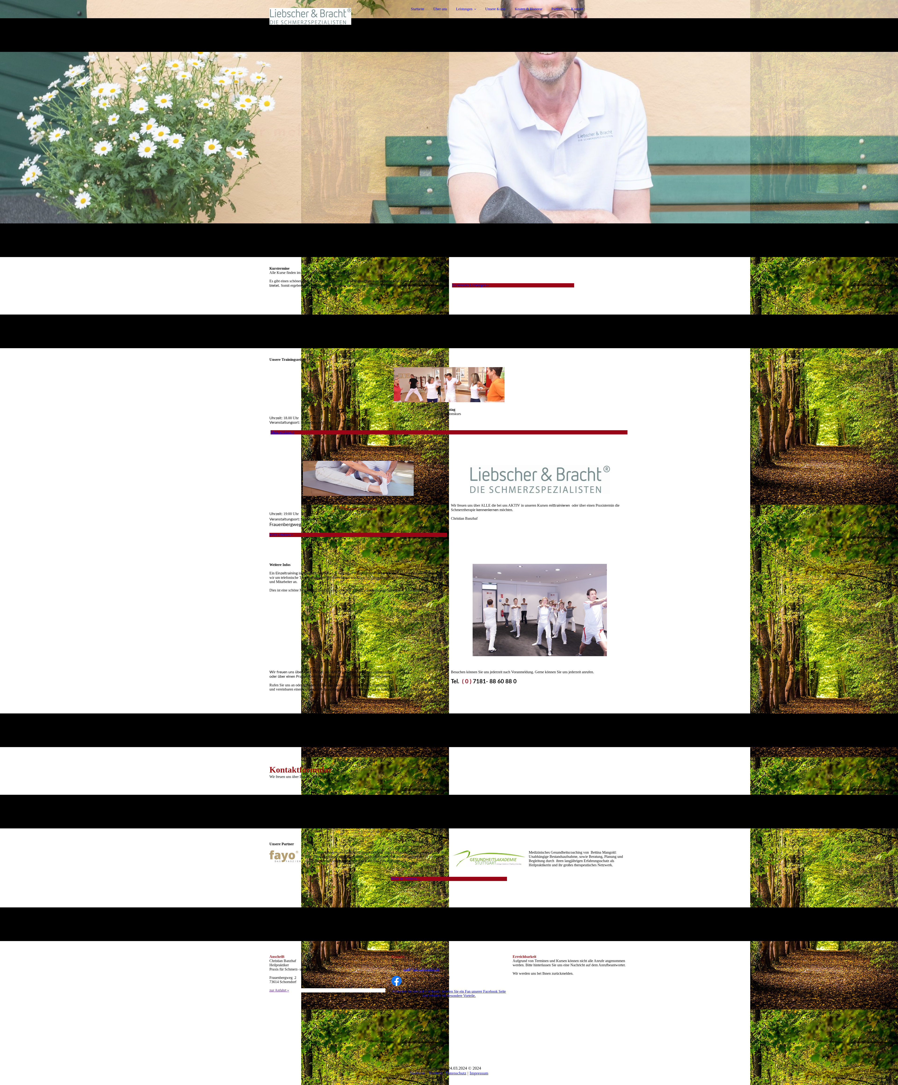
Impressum (479, 1073)
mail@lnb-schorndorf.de (421, 969)
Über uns (440, 9)
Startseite (417, 9)
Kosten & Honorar (528, 9)
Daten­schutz (455, 1073)
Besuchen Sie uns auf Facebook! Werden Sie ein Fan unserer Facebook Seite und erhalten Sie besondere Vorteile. (449, 993)
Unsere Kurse (495, 9)
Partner (556, 9)
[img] (310, 16)
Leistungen (464, 9)
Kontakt (577, 9)
